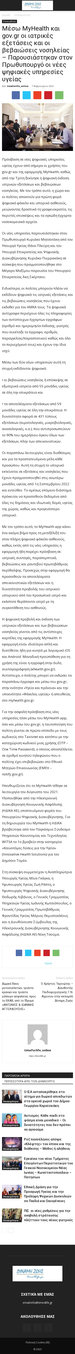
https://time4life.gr (37, 1056)
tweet (48, 963)
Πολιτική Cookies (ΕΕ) (38, 1342)
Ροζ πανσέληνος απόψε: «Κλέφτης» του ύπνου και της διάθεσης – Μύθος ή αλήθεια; (47, 1144)
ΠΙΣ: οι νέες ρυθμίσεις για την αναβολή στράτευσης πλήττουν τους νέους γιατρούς (48, 1215)
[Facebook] (27, 1328)
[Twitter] (38, 1328)
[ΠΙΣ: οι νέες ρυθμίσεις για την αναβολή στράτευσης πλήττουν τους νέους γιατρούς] (12, 1215)
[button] (69, 5)
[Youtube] (48, 1328)
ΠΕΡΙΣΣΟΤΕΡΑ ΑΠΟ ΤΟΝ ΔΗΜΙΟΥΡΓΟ (29, 1081)
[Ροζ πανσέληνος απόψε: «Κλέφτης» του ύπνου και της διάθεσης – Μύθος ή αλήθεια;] (12, 1144)
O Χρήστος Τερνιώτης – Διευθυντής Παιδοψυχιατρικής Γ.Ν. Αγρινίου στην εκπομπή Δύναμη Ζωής (57, 992)
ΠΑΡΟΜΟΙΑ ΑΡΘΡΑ (17, 1075)
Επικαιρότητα (9, 21)
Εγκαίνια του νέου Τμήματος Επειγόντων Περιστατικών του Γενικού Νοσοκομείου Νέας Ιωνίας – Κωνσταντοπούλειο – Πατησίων (48, 1168)
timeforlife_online (17, 86)
